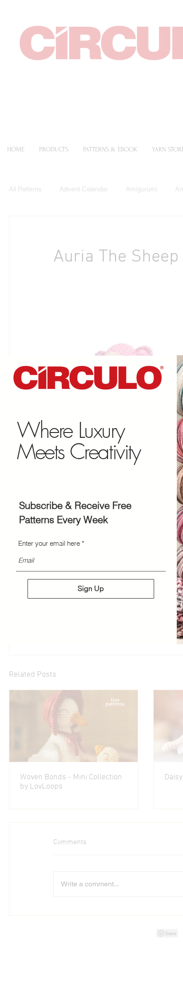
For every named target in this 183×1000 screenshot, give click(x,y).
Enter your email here (49, 543)
